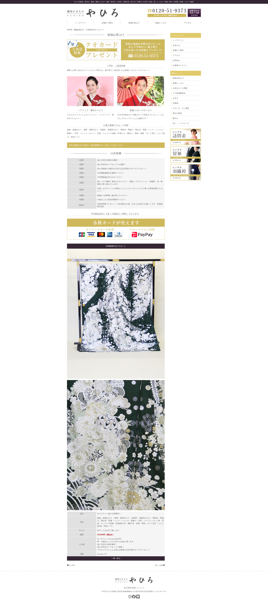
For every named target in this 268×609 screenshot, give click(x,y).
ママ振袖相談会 (179, 93)
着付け (175, 118)
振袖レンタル (160, 23)
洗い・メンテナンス (181, 123)
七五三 (175, 98)
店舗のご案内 (107, 23)
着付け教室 (177, 113)
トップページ (80, 23)
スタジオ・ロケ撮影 (181, 108)
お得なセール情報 (180, 88)
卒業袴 (175, 103)
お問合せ (176, 60)
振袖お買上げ (134, 23)
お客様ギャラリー (180, 65)
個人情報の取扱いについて (134, 588)
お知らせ (176, 45)
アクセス (187, 23)
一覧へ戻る (115, 558)
